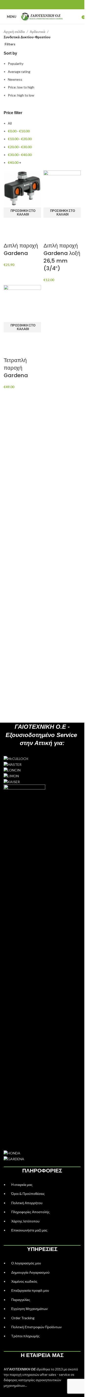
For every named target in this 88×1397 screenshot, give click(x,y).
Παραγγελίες (20, 1300)
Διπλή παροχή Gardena (21, 249)
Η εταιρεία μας (22, 1184)
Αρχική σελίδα (14, 32)
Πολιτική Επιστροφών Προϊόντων (36, 1327)
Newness (15, 79)
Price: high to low (21, 95)
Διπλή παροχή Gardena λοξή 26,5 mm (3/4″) (62, 257)
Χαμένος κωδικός (24, 1281)
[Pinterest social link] (42, 4)
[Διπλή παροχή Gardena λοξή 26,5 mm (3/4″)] (62, 189)
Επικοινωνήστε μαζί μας (29, 1230)
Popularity (15, 63)
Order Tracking (22, 1318)
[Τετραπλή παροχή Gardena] (22, 303)
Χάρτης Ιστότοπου (25, 1221)
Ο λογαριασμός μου (26, 1263)
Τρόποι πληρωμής (25, 1336)
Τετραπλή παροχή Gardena (16, 367)
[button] (22, 212)
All (10, 123)
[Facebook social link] (36, 4)
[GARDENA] (42, 942)
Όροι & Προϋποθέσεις (28, 1193)
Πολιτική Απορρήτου (27, 1203)
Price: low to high (21, 87)
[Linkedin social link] (48, 4)
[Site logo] (42, 16)
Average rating (19, 71)
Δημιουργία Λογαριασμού (30, 1272)
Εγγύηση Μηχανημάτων (29, 1309)
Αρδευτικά (37, 32)
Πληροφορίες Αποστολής (30, 1212)
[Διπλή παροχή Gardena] (22, 189)
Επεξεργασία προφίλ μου (30, 1290)
